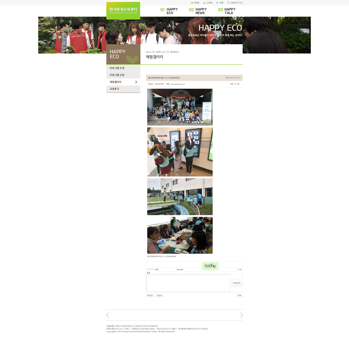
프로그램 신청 (117, 75)
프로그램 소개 (117, 68)
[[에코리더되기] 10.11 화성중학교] (150, 295)
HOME (196, 3)
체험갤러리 (115, 82)
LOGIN (209, 3)
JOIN (221, 3)
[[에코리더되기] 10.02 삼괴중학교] (159, 295)
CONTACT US (236, 3)
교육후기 (114, 89)
